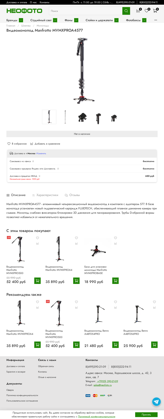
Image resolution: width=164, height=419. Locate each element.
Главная (10, 25)
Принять (146, 414)
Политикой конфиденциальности (96, 416)
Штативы (26, 25)
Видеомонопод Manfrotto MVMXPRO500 (15, 270)
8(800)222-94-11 (148, 2)
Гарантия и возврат (15, 371)
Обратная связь (46, 366)
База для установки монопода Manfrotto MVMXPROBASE (95, 270)
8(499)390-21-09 (125, 2)
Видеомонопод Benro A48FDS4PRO (96, 332)
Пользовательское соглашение (22, 400)
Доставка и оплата (16, 2)
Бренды (11, 20)
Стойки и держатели (99, 20)
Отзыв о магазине (47, 377)
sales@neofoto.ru (103, 385)
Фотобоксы (133, 20)
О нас (33, 2)
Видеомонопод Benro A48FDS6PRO (135, 332)
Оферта (10, 390)
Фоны (69, 20)
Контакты (44, 2)
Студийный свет (40, 20)
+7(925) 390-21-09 (107, 381)
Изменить (41, 153)
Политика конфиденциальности (22, 395)
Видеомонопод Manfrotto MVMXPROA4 (58, 268)
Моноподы (43, 25)
